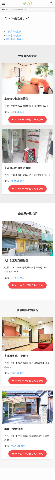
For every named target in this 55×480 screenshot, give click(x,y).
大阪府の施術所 (13, 31)
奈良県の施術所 (13, 35)
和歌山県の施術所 (15, 39)
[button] (51, 3)
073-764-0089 (17, 373)
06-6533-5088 (17, 181)
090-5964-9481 (18, 446)
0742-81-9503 (17, 277)
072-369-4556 (17, 112)
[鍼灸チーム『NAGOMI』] (27, 3)
